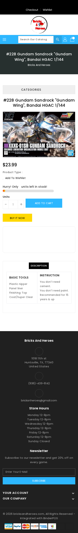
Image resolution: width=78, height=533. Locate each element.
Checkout (32, 10)
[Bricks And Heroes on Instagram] (46, 4)
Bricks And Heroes (39, 65)
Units (6, 197)
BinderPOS (50, 518)
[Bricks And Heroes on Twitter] (39, 4)
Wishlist (47, 10)
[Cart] (72, 39)
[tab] (39, 265)
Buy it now (17, 218)
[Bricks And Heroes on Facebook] (32, 4)
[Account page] (65, 39)
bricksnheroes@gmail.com (39, 400)
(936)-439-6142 (39, 383)
